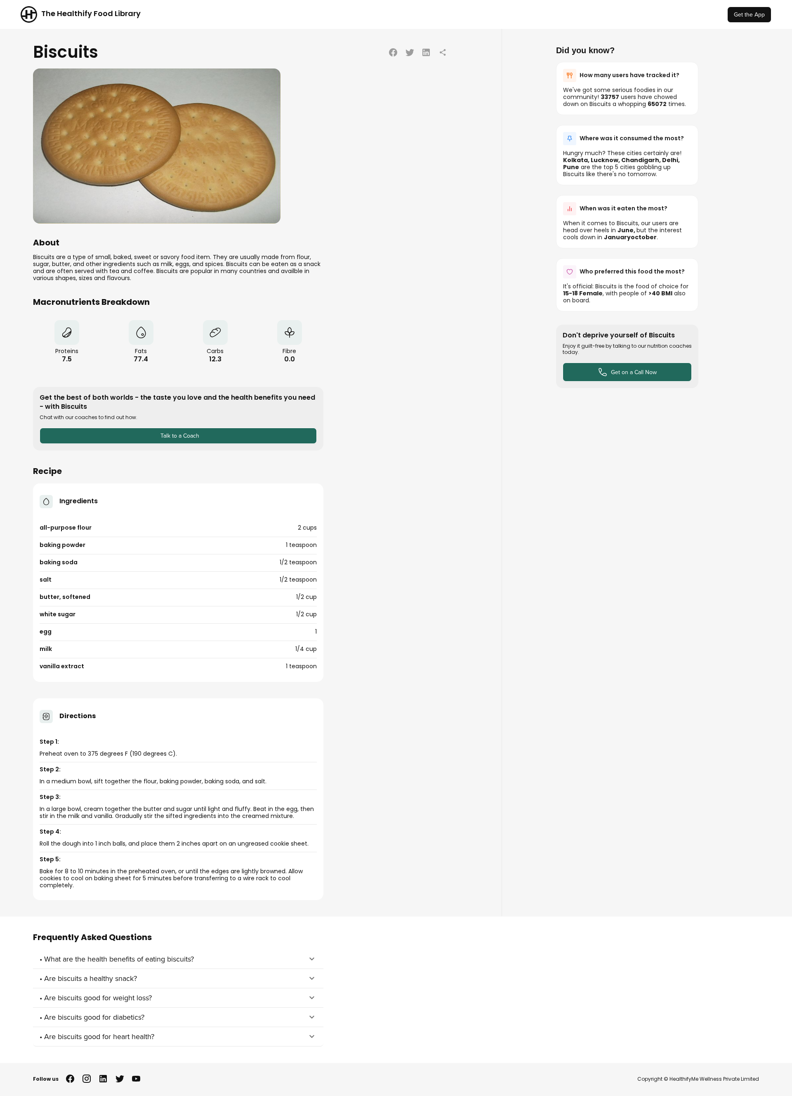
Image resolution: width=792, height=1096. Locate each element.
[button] (178, 959)
